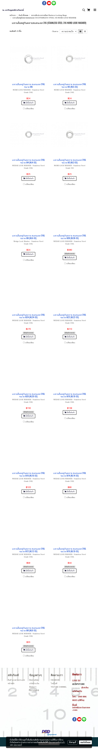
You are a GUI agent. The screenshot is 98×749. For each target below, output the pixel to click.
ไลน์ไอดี (54, 683)
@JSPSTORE (78, 684)
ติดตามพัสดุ (33, 680)
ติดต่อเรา (32, 687)
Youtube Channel (59, 687)
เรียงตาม (56, 31)
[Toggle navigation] (95, 10)
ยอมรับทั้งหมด (85, 742)
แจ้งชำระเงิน (34, 683)
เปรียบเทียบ (29, 108)
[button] (83, 10)
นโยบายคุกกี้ (18, 745)
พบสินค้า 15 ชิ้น (15, 31)
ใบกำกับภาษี (34, 690)
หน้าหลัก (11, 683)
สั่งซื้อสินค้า (29, 102)
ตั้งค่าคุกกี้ (72, 742)
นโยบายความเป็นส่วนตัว (56, 742)
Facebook (55, 680)
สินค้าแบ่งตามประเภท (16, 680)
